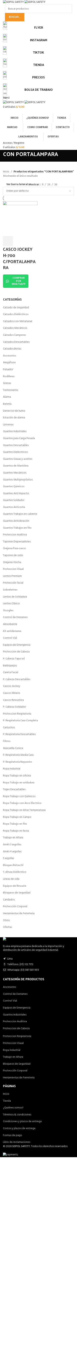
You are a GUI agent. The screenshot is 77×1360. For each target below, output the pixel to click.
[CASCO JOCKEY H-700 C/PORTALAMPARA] (20, 218)
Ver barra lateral (17, 184)
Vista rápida (18, 241)
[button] (8, 241)
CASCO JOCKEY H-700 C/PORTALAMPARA (19, 258)
